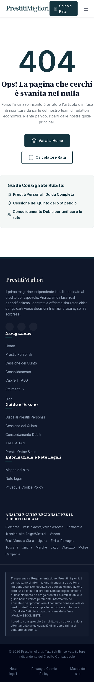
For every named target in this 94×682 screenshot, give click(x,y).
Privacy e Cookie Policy (24, 487)
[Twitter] (21, 327)
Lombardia (74, 527)
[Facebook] (9, 327)
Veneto (55, 534)
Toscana (11, 547)
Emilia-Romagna (62, 541)
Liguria (42, 541)
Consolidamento (18, 372)
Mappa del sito (17, 470)
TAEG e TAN (15, 443)
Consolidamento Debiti (23, 434)
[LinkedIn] (33, 327)
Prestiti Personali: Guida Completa (43, 194)
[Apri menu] (85, 8)
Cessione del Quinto (21, 363)
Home (10, 346)
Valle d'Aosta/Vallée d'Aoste (43, 527)
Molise (83, 547)
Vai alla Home (51, 140)
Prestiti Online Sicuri (20, 452)
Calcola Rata (65, 8)
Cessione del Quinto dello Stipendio (45, 203)
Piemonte (12, 527)
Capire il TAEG (16, 380)
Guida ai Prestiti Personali (25, 417)
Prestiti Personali (18, 354)
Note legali (13, 478)
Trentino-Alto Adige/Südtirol (25, 534)
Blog (9, 399)
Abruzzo (68, 547)
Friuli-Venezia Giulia (19, 541)
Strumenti (12, 389)
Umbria (27, 547)
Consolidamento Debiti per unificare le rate (47, 214)
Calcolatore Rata (51, 157)
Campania (12, 554)
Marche (41, 547)
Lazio (55, 547)
